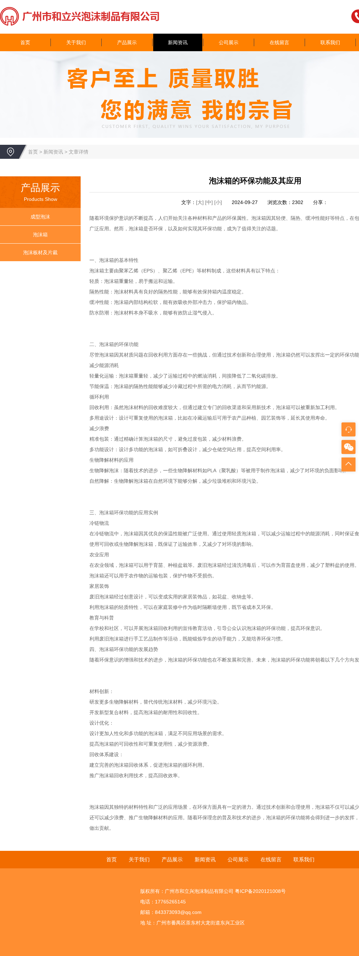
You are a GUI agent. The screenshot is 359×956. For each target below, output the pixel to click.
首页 (25, 42)
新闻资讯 (178, 42)
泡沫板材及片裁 (40, 252)
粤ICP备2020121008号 (260, 891)
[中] (209, 202)
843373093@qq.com (178, 912)
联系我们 (330, 42)
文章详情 (78, 152)
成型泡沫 (40, 216)
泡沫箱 (40, 234)
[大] (200, 202)
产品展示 (127, 42)
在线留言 (279, 42)
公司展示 (228, 42)
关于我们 (76, 42)
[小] (218, 202)
